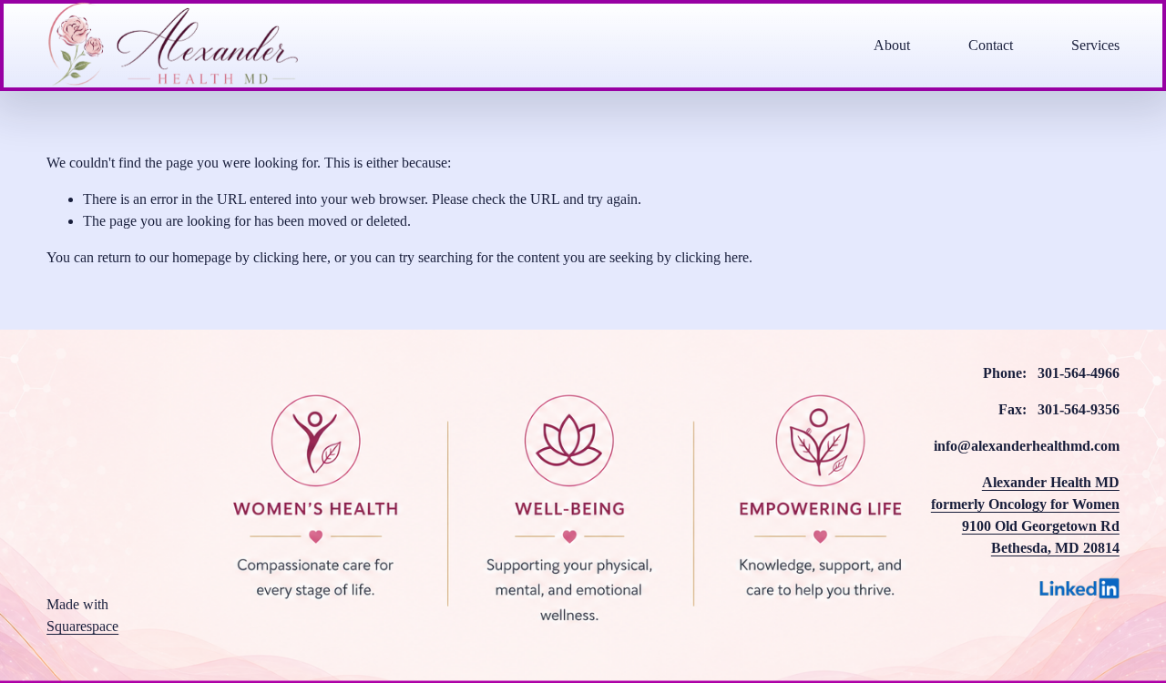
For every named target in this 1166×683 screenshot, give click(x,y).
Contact (990, 45)
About (892, 45)
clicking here (290, 257)
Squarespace (82, 626)
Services (1095, 45)
